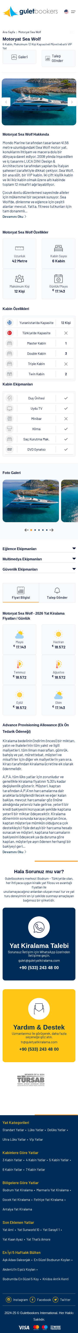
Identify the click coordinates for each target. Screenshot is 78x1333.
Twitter (65, 1300)
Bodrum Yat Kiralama (18, 1190)
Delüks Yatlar (56, 1130)
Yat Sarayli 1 (51, 1230)
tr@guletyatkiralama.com (39, 1042)
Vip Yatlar (36, 1139)
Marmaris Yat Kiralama (52, 1190)
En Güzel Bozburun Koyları (52, 1260)
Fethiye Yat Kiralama (48, 1200)
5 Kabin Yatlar (59, 1160)
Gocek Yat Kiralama (16, 1200)
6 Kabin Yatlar (12, 1169)
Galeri (23, 57)
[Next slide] (72, 101)
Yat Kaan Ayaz (13, 1239)
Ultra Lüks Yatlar (14, 1139)
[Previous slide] (6, 101)
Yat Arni (8, 1230)
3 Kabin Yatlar (12, 1160)
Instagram (20, 1300)
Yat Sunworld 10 (28, 1230)
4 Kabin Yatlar (36, 1160)
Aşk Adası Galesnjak (16, 1260)
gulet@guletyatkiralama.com (39, 960)
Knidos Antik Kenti (55, 1279)
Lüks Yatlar (36, 1130)
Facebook (44, 1300)
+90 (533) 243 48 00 (39, 967)
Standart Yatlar (13, 1130)
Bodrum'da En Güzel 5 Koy (21, 1279)
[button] (31, 530)
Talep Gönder (57, 58)
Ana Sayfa (9, 32)
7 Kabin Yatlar (35, 1169)
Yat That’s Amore (38, 1239)
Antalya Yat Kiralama (17, 1209)
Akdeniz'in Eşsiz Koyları (19, 1269)
